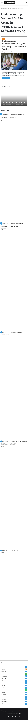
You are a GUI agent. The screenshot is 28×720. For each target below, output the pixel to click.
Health (3, 683)
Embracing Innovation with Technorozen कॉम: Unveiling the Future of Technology (17, 225)
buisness (4, 671)
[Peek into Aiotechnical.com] (5, 386)
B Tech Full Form (14, 550)
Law (3, 687)
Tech (3, 673)
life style (4, 678)
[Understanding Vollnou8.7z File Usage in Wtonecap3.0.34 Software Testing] (14, 61)
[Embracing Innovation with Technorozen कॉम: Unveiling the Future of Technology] (5, 277)
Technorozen (5, 667)
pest (3, 696)
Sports (3, 685)
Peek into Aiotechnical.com (16, 332)
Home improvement (6, 680)
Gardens (4, 694)
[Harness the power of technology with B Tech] (5, 495)
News (3, 692)
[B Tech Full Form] (5, 604)
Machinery (4, 699)
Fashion (4, 703)
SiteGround (18, 713)
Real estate (4, 701)
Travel (3, 690)
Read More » (6, 78)
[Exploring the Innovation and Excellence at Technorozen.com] (5, 168)
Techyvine (4, 676)
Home (3, 8)
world (4, 38)
